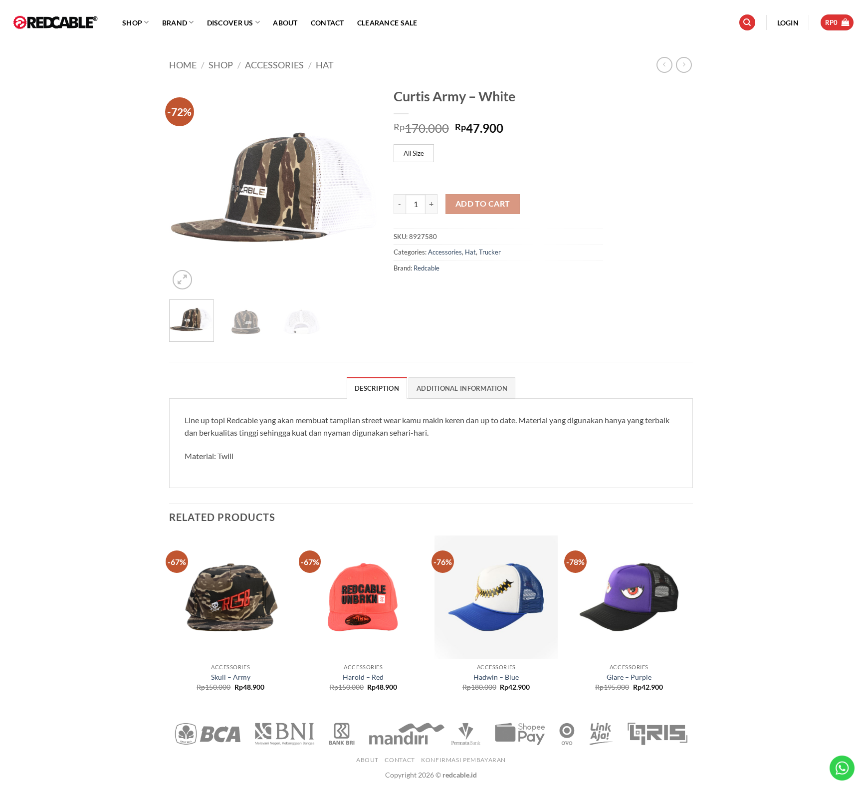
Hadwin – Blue (496, 677)
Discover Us (230, 22)
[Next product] (664, 64)
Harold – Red (363, 677)
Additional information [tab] (462, 388)
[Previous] (186, 187)
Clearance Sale (387, 22)
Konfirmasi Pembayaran (463, 760)
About (285, 22)
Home (183, 64)
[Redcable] (57, 22)
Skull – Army (230, 677)
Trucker (490, 252)
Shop (132, 22)
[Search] (747, 22)
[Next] (362, 187)
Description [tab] (377, 388)
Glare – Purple (629, 677)
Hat (325, 64)
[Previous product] (683, 64)
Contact (327, 22)
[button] (788, 22)
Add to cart (482, 203)
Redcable (426, 268)
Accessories (274, 64)
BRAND (174, 22)
